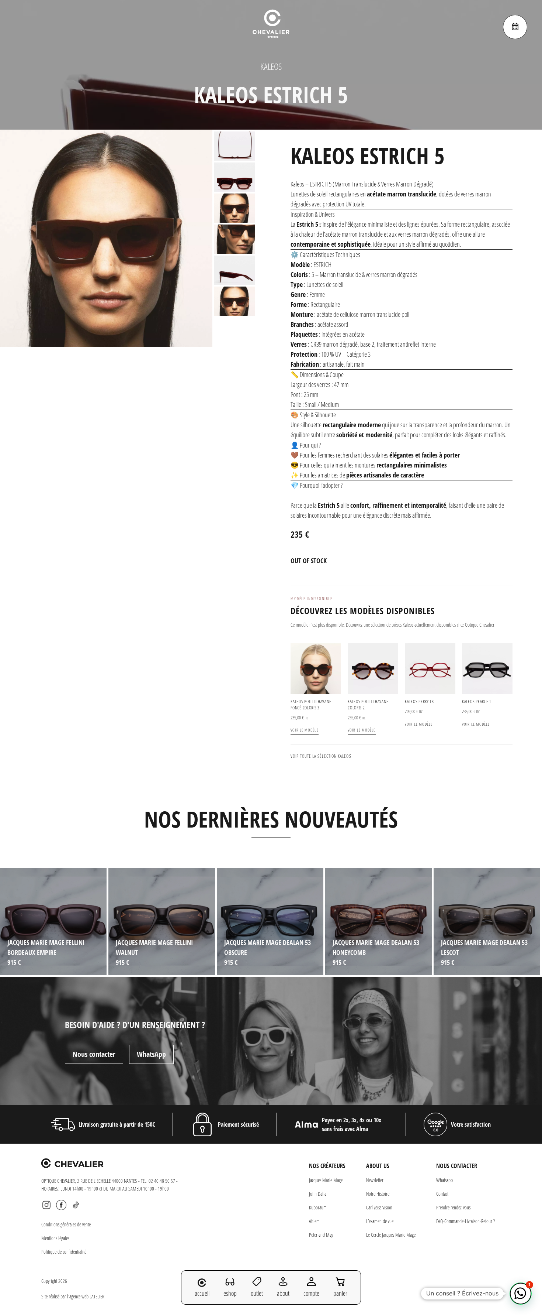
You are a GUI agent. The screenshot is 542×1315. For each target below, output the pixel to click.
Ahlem (314, 1221)
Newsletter (374, 1180)
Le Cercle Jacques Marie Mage (391, 1234)
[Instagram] (46, 1205)
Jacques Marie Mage (326, 1180)
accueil (202, 1293)
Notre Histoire (377, 1193)
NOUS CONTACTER (456, 1166)
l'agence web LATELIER (85, 1296)
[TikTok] (76, 1205)
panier (340, 1293)
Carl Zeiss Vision (379, 1207)
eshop (230, 1293)
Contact (442, 1193)
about (283, 1293)
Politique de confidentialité (63, 1251)
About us (377, 1166)
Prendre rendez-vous (453, 1207)
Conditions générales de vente (66, 1224)
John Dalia (317, 1193)
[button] (521, 1294)
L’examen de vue (379, 1221)
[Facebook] (61, 1205)
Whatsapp (444, 1180)
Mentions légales (55, 1238)
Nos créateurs (327, 1166)
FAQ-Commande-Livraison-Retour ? (465, 1221)
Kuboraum (318, 1207)
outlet (257, 1293)
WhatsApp (151, 1054)
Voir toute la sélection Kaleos (321, 756)
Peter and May (321, 1234)
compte (311, 1293)
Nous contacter (94, 1054)
